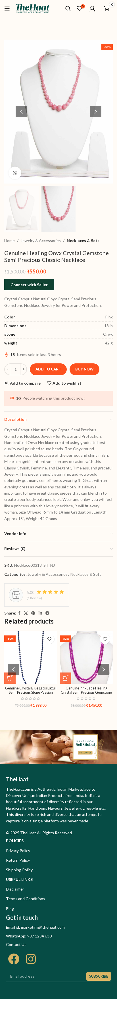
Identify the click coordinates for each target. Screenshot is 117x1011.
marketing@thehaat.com (43, 927)
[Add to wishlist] (49, 639)
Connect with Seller (29, 284)
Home (9, 240)
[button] (21, 111)
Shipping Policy (19, 869)
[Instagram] (31, 959)
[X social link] (26, 613)
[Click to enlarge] (15, 173)
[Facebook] (14, 959)
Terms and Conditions (25, 898)
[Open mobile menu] (7, 8)
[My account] (92, 8)
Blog (10, 908)
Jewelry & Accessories (41, 240)
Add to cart (48, 369)
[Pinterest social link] (33, 613)
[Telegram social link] (47, 613)
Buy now (84, 369)
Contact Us (16, 944)
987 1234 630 (39, 936)
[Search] (68, 8)
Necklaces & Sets (83, 240)
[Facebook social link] (19, 613)
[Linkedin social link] (40, 613)
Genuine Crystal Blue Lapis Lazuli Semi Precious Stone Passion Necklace (31, 692)
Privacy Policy (18, 850)
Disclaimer (15, 889)
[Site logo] (33, 8)
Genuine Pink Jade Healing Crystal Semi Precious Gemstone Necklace (86, 692)
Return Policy (18, 860)
